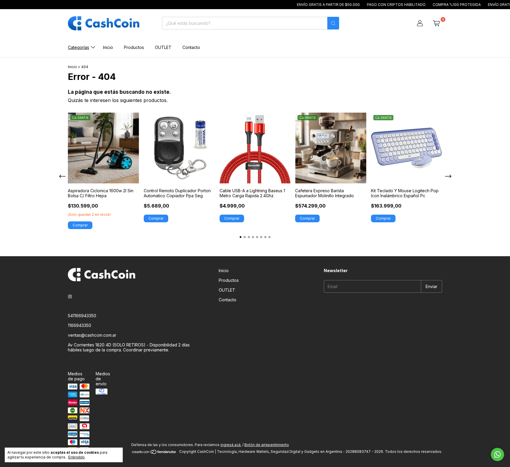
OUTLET (163, 47)
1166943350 (79, 325)
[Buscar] (333, 23)
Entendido (76, 457)
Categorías (78, 47)
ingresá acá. (230, 445)
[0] (436, 23)
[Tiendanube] (154, 453)
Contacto (191, 47)
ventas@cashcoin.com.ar (92, 335)
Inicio (108, 47)
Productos (134, 47)
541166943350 (82, 315)
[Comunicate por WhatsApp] (497, 454)
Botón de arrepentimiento (266, 445)
